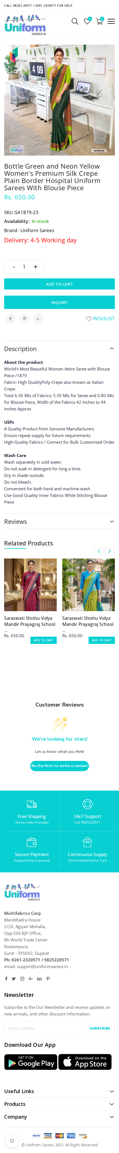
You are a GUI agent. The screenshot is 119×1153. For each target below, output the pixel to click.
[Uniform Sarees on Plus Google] (31, 979)
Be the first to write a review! (59, 765)
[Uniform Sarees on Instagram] (22, 979)
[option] (30, 604)
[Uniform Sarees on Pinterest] (48, 979)
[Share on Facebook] (10, 319)
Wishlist (103, 318)
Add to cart (59, 284)
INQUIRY (59, 302)
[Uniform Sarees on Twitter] (14, 979)
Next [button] (109, 551)
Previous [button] (99, 551)
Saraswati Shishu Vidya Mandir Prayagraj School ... (29, 624)
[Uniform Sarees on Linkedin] (39, 979)
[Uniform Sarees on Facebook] (6, 979)
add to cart (43, 640)
